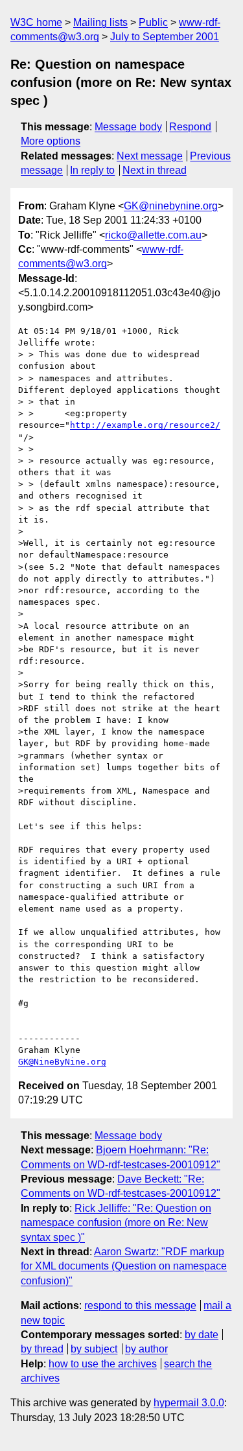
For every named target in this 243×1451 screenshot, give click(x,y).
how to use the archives (103, 1363)
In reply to (92, 170)
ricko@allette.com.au (153, 235)
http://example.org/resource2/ (145, 425)
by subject (94, 1348)
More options (50, 141)
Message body (128, 126)
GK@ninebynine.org (171, 205)
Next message (150, 155)
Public (153, 22)
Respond (190, 126)
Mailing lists (100, 22)
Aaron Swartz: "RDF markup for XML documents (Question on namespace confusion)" (124, 1266)
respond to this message (140, 1305)
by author (146, 1348)
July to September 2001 (164, 36)
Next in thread (154, 170)
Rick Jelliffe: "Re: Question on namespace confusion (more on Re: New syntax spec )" (116, 1223)
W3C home (36, 22)
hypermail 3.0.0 (189, 1402)
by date (201, 1334)
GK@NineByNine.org (62, 1062)
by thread (42, 1348)
